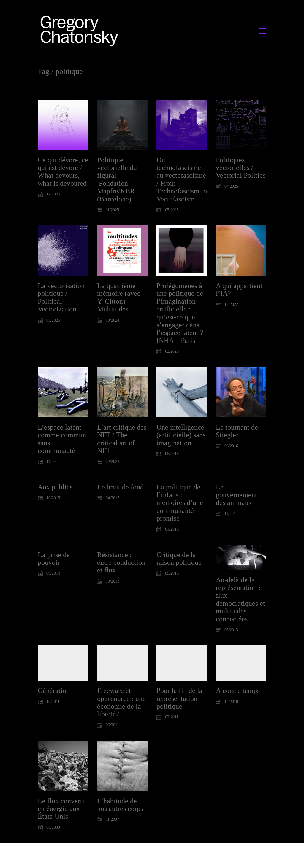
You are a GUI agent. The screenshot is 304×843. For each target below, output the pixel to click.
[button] (262, 31)
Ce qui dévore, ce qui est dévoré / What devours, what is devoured (63, 171)
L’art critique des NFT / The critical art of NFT (121, 438)
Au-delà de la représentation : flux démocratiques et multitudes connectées (240, 599)
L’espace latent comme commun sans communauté (62, 438)
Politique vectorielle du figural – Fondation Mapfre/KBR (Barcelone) (117, 179)
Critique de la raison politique (179, 558)
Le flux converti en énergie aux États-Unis (61, 808)
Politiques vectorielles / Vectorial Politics (240, 167)
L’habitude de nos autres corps (120, 804)
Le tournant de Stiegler (237, 431)
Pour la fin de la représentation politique (179, 698)
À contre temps (238, 690)
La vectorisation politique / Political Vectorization (61, 297)
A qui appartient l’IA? (239, 289)
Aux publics (55, 487)
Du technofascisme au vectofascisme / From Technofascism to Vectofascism (181, 179)
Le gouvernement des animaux (236, 495)
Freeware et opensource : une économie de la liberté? (121, 702)
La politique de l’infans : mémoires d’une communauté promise (179, 502)
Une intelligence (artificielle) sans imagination (180, 435)
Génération (54, 690)
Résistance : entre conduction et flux (121, 562)
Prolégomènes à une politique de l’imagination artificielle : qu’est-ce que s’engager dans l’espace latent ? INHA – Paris (179, 313)
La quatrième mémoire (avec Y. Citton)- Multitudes (118, 297)
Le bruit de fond (120, 487)
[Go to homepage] (81, 31)
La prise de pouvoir (54, 558)
